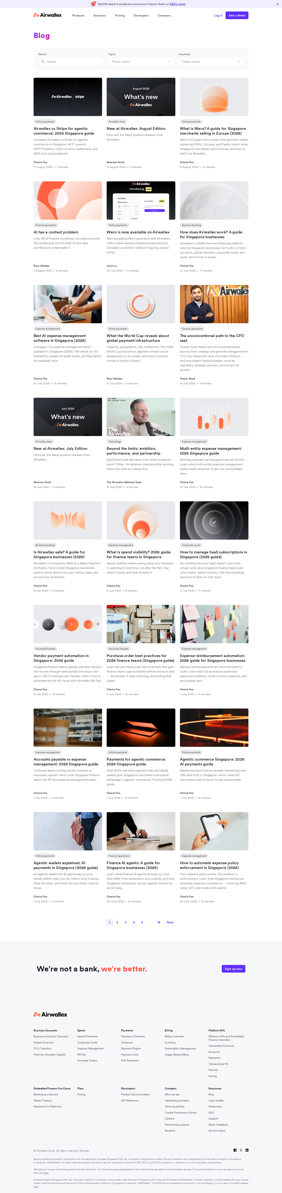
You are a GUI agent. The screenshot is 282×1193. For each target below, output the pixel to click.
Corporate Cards (87, 1042)
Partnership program (177, 1124)
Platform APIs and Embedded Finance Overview (226, 1038)
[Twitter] (241, 1151)
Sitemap (84, 1150)
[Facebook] (235, 1151)
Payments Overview (133, 1036)
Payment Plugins (131, 1048)
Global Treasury (43, 1100)
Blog (211, 1094)
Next (170, 922)
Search (42, 54)
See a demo (237, 15)
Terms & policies (174, 1106)
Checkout (127, 1042)
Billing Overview (174, 1036)
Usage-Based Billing (177, 1054)
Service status (217, 1130)
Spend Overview (87, 1036)
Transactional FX (218, 1064)
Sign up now (233, 969)
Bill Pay (81, 1054)
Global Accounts (43, 1042)
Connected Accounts (221, 1045)
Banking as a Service (46, 1094)
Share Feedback (218, 1124)
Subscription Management (180, 1048)
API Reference (130, 1100)
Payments (214, 1058)
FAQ (211, 1112)
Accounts (214, 1052)
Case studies (216, 1100)
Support (213, 1118)
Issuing (213, 1076)
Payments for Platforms (48, 1106)
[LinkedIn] (247, 1151)
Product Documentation (135, 1094)
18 (158, 922)
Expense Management (90, 1048)
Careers (169, 1118)
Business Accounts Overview (51, 1036)
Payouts (213, 1070)
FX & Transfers (42, 1048)
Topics (112, 54)
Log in (218, 15)
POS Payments (130, 1060)
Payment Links (130, 1054)
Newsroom (215, 1106)
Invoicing (170, 1042)
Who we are (172, 1094)
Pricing (120, 15)
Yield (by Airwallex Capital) (49, 1054)
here (46, 1172)
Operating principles (177, 1100)
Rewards (170, 1130)
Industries (184, 54)
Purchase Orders (87, 1060)
